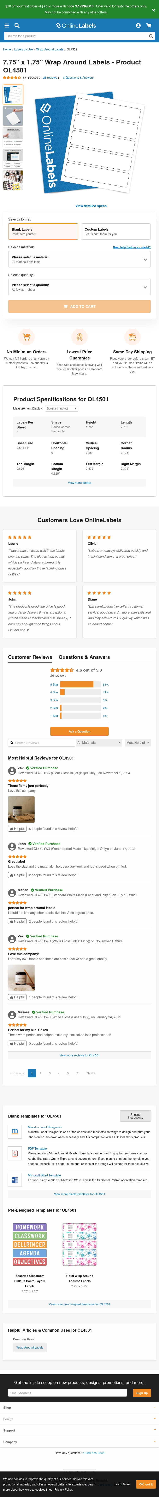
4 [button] (59, 1073)
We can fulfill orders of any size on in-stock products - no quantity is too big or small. (26, 362)
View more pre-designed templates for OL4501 (79, 1304)
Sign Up (142, 1393)
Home (7, 49)
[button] (7, 25)
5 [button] (68, 1073)
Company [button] (10, 1442)
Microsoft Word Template (44, 1175)
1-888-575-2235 (93, 1453)
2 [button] (41, 1073)
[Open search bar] (17, 25)
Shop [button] (7, 1407)
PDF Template (37, 1148)
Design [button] (8, 1419)
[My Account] (138, 25)
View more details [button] (79, 483)
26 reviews (50, 77)
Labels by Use (23, 49)
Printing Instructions (135, 1115)
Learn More (122, 1484)
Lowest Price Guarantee (79, 355)
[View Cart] (148, 25)
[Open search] (151, 36)
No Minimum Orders (27, 352)
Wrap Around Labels (29, 1347)
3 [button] (50, 1073)
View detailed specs (91, 205)
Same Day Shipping (132, 352)
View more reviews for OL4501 (79, 1055)
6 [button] (77, 1073)
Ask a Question (79, 731)
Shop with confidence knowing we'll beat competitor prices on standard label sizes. (79, 369)
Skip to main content (15, 9)
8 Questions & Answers (78, 77)
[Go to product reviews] (12, 77)
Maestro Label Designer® (44, 1127)
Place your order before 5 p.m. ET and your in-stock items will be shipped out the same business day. (132, 364)
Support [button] (9, 1430)
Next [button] (90, 1073)
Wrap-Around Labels (49, 49)
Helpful (19, 828)
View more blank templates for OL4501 (79, 1194)
